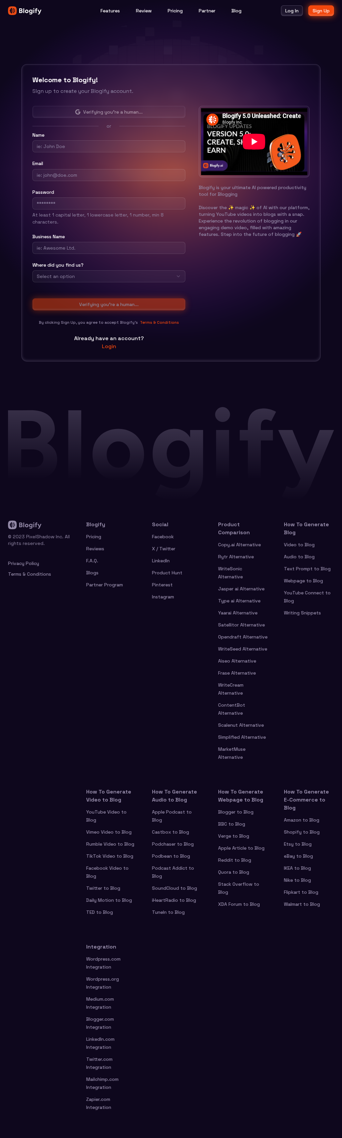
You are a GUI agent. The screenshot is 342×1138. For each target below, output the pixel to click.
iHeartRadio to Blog (174, 900)
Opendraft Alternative (243, 637)
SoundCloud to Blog (174, 888)
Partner (207, 11)
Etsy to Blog (298, 844)
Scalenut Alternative (241, 725)
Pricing (175, 11)
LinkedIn (161, 561)
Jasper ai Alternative (241, 589)
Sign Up (321, 11)
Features (110, 11)
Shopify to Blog (302, 832)
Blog (236, 11)
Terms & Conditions (159, 322)
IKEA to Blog (297, 868)
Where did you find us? (57, 265)
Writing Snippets (302, 613)
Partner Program (104, 585)
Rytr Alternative (236, 557)
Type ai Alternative (239, 601)
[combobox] (108, 276)
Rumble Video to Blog (110, 844)
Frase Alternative (237, 673)
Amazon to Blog (301, 820)
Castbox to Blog (170, 832)
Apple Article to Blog (241, 848)
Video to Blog (299, 545)
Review (144, 11)
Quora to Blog (233, 872)
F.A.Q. (92, 561)
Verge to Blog (233, 836)
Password (43, 192)
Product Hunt (167, 573)
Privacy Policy (23, 563)
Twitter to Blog (103, 888)
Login (109, 346)
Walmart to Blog (302, 904)
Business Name (48, 237)
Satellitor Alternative (241, 625)
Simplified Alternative (242, 737)
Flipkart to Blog (301, 892)
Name (38, 135)
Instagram (163, 597)
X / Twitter (163, 549)
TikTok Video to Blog (109, 856)
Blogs (92, 573)
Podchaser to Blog (173, 844)
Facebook (163, 537)
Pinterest (162, 585)
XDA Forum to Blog (239, 904)
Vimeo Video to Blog (109, 832)
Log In (292, 11)
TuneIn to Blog (168, 912)
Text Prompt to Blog (307, 569)
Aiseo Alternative (237, 661)
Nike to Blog (297, 880)
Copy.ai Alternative (239, 545)
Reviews (95, 549)
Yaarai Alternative (238, 613)
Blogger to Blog (235, 812)
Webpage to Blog (303, 581)
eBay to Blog (298, 856)
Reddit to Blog (234, 860)
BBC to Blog (231, 824)
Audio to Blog (299, 557)
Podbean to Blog (171, 856)
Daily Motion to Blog (109, 900)
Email (37, 163)
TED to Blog (99, 912)
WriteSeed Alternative (242, 649)
